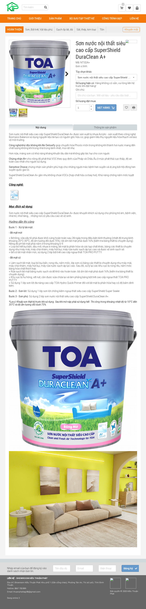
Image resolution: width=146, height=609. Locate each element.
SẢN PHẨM (55, 18)
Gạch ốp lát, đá (64, 29)
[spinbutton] (84, 107)
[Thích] (129, 7)
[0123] (73, 546)
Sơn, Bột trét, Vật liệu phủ (39, 29)
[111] (39, 74)
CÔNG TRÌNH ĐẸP (112, 18)
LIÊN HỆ (134, 18)
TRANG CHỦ (14, 18)
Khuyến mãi (131, 29)
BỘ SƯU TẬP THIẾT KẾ (81, 18)
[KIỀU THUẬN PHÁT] (12, 11)
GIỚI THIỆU (35, 18)
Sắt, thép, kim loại (86, 29)
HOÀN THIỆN (14, 29)
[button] (91, 106)
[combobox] (106, 77)
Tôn (102, 29)
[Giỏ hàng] (122, 7)
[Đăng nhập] (137, 7)
